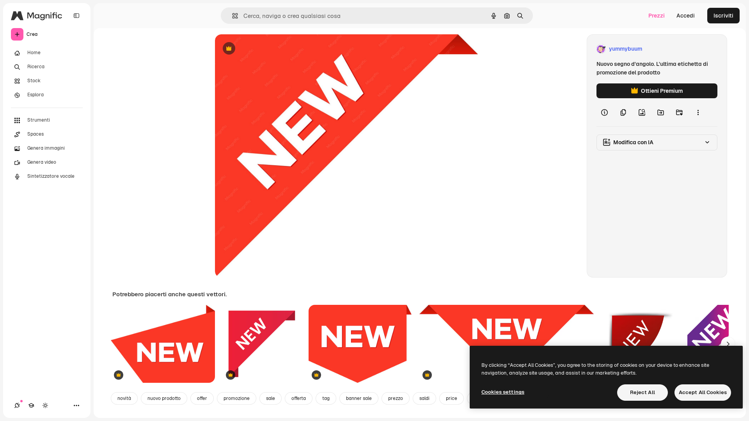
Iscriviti (723, 15)
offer (202, 398)
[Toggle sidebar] (76, 15)
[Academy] (31, 405)
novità (124, 398)
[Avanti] (728, 344)
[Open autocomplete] (232, 16)
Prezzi (656, 15)
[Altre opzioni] (698, 112)
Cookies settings (502, 392)
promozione (237, 398)
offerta (298, 398)
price (451, 398)
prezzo (395, 398)
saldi (424, 398)
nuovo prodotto (164, 398)
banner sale (359, 398)
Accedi (685, 15)
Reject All (642, 392)
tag (326, 398)
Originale (266, 49)
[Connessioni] (17, 405)
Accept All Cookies (703, 392)
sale (270, 398)
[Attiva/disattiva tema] (45, 405)
